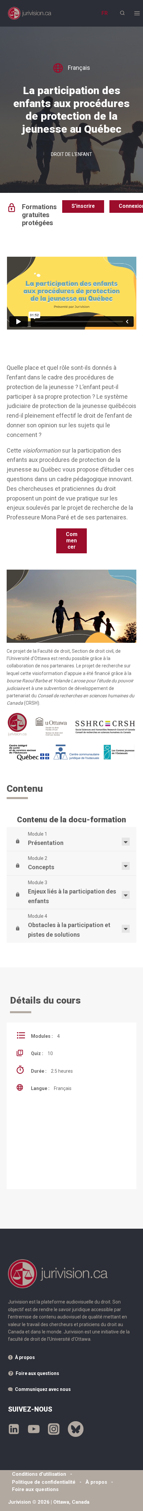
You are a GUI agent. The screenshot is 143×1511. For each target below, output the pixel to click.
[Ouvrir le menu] (137, 13)
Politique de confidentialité (43, 1482)
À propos (25, 1357)
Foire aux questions (37, 1373)
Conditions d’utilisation (39, 1474)
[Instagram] (54, 1429)
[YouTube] (34, 1429)
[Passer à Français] (104, 13)
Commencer (71, 540)
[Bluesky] (75, 1429)
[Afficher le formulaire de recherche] (122, 13)
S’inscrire (83, 206)
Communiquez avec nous (43, 1389)
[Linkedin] (14, 1429)
